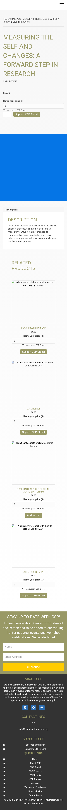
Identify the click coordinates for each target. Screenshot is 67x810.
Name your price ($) (13, 101)
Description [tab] (11, 209)
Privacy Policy (35, 791)
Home (6, 19)
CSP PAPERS (15, 19)
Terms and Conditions (35, 787)
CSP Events (35, 775)
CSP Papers (35, 779)
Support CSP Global (26, 114)
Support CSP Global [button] (33, 351)
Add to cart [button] (33, 515)
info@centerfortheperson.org (33, 729)
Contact (35, 783)
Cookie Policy (35, 795)
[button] (61, 5)
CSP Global (35, 767)
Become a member (35, 745)
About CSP (35, 763)
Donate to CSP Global (35, 749)
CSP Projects (35, 771)
